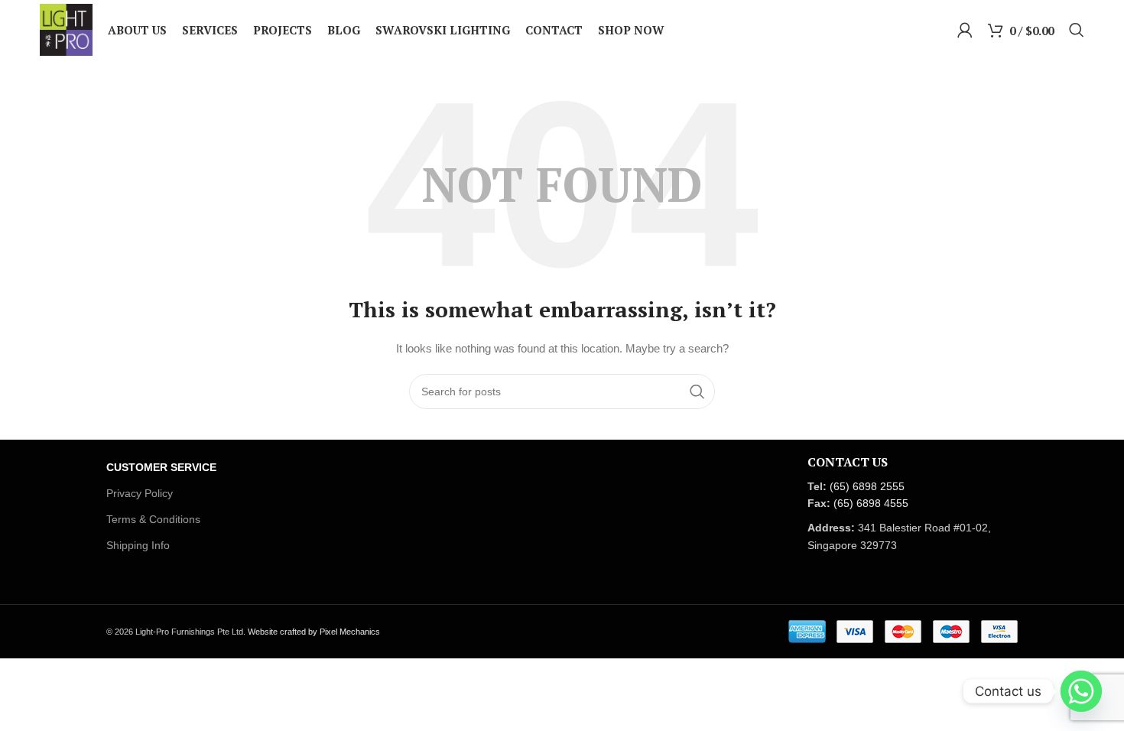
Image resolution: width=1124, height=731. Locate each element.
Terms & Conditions (153, 519)
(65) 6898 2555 (867, 486)
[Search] (1076, 30)
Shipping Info (138, 545)
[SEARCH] (697, 391)
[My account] (965, 30)
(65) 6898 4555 (870, 503)
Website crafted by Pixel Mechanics (314, 631)
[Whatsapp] (1081, 691)
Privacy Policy (139, 493)
